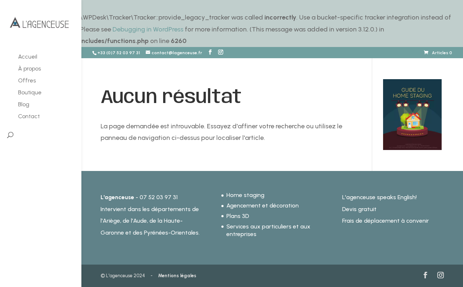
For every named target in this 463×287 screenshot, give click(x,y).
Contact (29, 117)
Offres (27, 81)
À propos (29, 69)
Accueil (27, 57)
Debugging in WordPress (147, 29)
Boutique (30, 93)
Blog (23, 105)
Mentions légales (177, 275)
